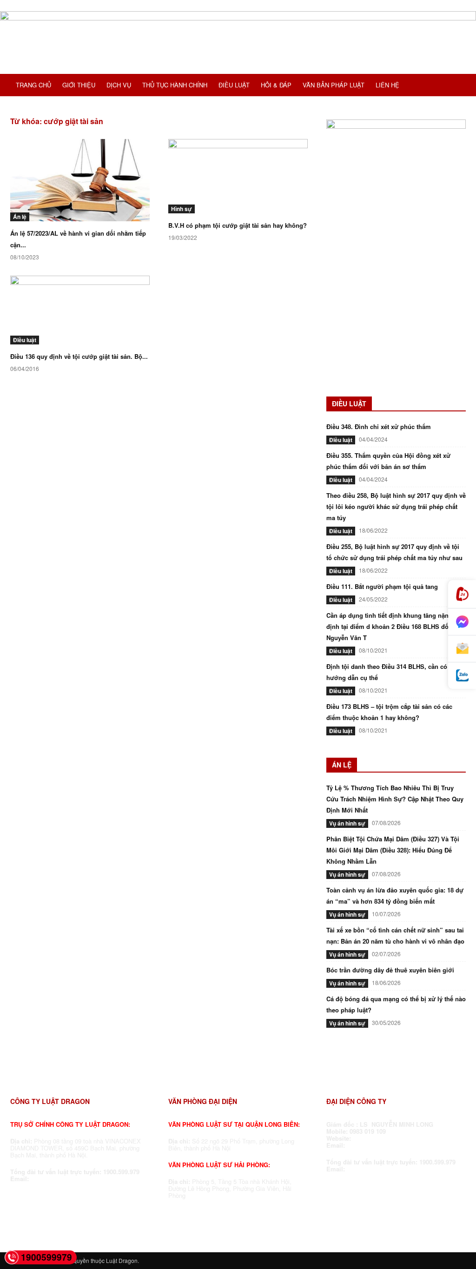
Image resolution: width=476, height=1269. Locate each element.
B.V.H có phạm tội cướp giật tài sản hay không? (237, 225)
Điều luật (24, 340)
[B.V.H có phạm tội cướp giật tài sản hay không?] (238, 176)
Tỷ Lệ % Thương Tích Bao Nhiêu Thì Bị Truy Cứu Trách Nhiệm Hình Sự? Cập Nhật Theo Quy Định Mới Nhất (394, 798)
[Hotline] (462, 594)
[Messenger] (462, 621)
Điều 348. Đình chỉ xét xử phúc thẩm (378, 426)
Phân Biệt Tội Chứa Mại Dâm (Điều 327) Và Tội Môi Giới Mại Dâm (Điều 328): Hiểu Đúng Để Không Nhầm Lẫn (392, 850)
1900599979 (46, 1257)
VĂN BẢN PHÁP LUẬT (333, 84)
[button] (454, 86)
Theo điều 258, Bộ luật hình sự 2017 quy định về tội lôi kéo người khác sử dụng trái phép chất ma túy (396, 506)
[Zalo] (462, 675)
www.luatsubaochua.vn (388, 1138)
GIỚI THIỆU (78, 84)
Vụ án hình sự (347, 823)
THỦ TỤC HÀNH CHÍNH (174, 84)
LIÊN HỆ (387, 84)
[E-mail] (462, 648)
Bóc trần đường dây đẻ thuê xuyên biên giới (390, 969)
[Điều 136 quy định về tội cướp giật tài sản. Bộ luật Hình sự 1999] (80, 310)
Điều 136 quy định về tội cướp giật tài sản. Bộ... (79, 356)
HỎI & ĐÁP (276, 84)
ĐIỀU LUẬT (234, 84)
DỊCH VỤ (118, 84)
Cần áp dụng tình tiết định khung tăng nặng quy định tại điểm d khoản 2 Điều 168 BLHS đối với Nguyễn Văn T (395, 626)
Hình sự (181, 209)
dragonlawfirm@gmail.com (70, 1178)
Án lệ (19, 216)
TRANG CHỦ (33, 84)
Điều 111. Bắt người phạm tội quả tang (382, 586)
